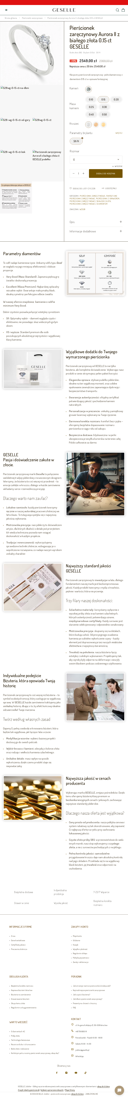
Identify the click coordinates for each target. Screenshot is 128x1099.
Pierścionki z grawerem (107, 198)
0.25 (91, 107)
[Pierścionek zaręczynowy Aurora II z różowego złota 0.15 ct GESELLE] (96, 124)
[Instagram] (66, 1072)
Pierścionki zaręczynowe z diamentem (89, 204)
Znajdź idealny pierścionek (28, 1090)
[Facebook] (57, 1072)
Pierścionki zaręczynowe (32, 18)
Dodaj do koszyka (105, 173)
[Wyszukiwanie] (117, 10)
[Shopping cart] (123, 10)
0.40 (91, 114)
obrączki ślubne (103, 1086)
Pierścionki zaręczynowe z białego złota (90, 201)
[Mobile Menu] (6, 10)
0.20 (116, 99)
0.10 (91, 99)
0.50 (104, 114)
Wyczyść (119, 166)
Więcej (119, 133)
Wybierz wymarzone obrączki (52, 1090)
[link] (64, 10)
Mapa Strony (70, 1090)
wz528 (82, 209)
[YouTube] (76, 1072)
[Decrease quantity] (72, 173)
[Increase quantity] (85, 173)
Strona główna (11, 18)
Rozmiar (74, 151)
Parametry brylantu (81, 133)
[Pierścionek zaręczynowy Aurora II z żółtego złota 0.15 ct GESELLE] (103, 124)
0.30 (104, 107)
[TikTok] (85, 1072)
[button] (119, 1090)
